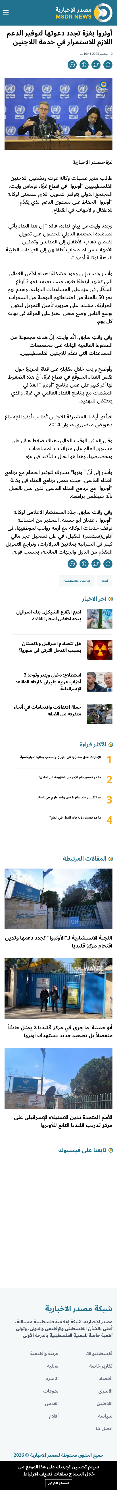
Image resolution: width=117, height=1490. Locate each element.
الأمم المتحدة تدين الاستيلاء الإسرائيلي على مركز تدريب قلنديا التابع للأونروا (63, 1121)
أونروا (105, 581)
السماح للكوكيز (58, 1483)
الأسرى (105, 1391)
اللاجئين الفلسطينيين (76, 581)
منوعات (50, 1391)
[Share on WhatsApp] (84, 64)
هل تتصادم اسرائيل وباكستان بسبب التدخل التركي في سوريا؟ (50, 647)
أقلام (53, 1416)
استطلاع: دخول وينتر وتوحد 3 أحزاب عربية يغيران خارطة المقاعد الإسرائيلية (48, 682)
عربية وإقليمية (44, 1353)
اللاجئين (104, 1403)
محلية (52, 1366)
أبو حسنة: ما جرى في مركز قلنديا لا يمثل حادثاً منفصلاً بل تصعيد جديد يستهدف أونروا (60, 1031)
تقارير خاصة (100, 1366)
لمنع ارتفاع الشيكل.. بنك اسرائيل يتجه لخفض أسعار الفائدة (48, 615)
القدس (51, 1403)
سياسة (105, 1416)
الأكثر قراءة (93, 745)
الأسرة (52, 1378)
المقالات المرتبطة (84, 859)
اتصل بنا (104, 1428)
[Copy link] (72, 64)
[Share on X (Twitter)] (96, 64)
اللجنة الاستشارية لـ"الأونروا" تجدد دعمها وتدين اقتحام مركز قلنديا (58, 941)
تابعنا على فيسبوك (82, 1150)
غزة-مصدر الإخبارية (92, 162)
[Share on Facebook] (107, 64)
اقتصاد (105, 1378)
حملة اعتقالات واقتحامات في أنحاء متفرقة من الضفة (47, 710)
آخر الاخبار (94, 599)
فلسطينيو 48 (99, 1353)
